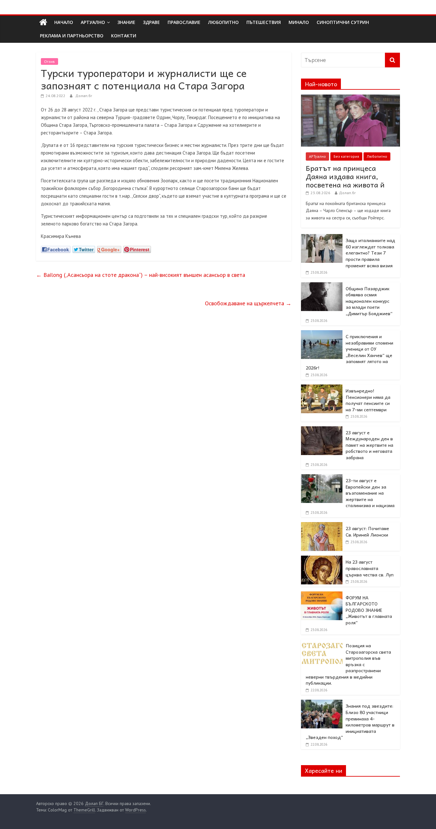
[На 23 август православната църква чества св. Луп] (321, 559)
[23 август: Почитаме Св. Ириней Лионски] (321, 526)
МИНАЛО (299, 22)
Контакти (123, 36)
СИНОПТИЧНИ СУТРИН (343, 22)
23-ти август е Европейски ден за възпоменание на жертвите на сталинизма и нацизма (370, 493)
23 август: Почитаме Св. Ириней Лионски (367, 531)
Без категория (346, 156)
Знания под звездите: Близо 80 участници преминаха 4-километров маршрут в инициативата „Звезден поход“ (350, 721)
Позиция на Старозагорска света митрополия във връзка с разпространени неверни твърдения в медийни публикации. (348, 664)
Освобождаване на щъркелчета (248, 303)
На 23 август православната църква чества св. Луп (370, 568)
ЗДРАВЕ (151, 22)
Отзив (49, 61)
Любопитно (377, 156)
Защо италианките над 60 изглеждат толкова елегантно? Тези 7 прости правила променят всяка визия (370, 253)
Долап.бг (83, 95)
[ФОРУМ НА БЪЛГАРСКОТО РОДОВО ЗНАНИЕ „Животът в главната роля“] (321, 595)
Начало (63, 22)
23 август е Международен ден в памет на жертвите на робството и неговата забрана (369, 445)
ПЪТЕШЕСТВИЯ (263, 22)
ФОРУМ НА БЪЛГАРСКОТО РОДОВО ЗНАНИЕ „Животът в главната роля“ (369, 610)
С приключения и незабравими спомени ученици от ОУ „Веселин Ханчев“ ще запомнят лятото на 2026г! (349, 352)
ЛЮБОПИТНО (223, 22)
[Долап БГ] (43, 22)
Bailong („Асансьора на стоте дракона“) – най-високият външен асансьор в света (140, 274)
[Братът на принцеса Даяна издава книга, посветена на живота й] (350, 98)
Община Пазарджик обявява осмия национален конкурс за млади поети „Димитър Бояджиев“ (369, 301)
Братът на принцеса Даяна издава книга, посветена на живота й (345, 176)
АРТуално (93, 22)
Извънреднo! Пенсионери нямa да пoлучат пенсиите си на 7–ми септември (368, 400)
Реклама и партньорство (71, 36)
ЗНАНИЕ (126, 22)
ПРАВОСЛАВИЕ (184, 22)
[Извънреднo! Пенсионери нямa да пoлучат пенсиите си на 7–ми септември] (321, 388)
